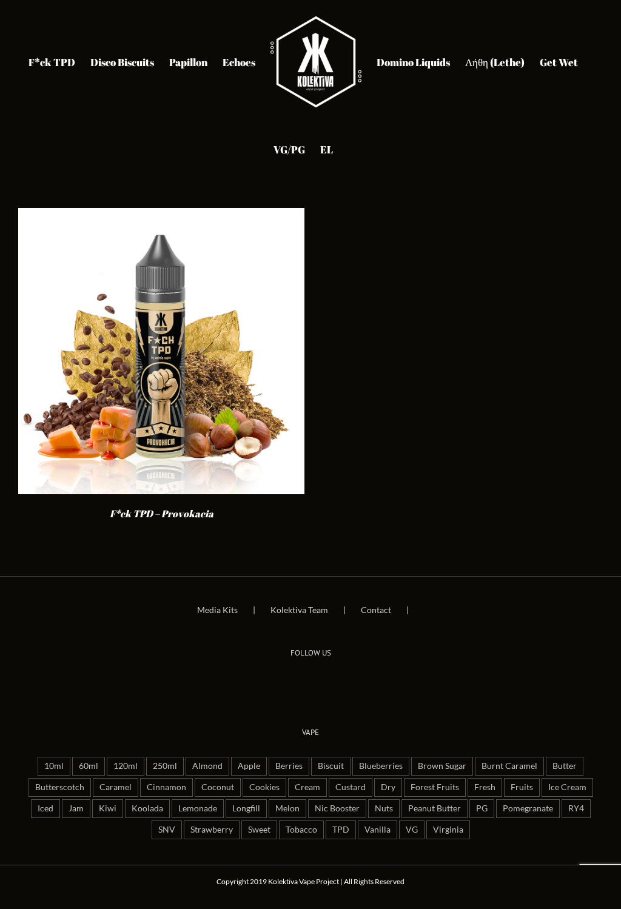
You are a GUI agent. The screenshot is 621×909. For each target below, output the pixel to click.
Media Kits (217, 610)
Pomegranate (528, 808)
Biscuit (331, 766)
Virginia (448, 829)
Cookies (264, 787)
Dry (388, 787)
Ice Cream (567, 787)
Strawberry (211, 829)
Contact (376, 610)
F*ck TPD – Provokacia (161, 513)
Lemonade (197, 808)
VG (412, 829)
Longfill (246, 808)
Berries (289, 766)
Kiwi (107, 808)
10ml (54, 766)
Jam (76, 808)
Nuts (384, 808)
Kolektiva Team (299, 610)
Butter (564, 766)
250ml (165, 766)
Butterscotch (59, 787)
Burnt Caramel (509, 766)
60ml (88, 766)
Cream (307, 787)
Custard (350, 787)
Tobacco (301, 829)
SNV (166, 829)
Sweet (259, 829)
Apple (249, 766)
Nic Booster (337, 808)
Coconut (217, 787)
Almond (207, 766)
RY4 (576, 808)
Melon (287, 808)
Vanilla (377, 829)
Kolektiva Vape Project (303, 881)
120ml (125, 766)
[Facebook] (293, 682)
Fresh (484, 787)
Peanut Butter (434, 808)
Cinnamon (166, 787)
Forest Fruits (435, 787)
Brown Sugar (442, 766)
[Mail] (327, 682)
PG (482, 808)
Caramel (115, 787)
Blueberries (381, 766)
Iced (45, 808)
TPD (340, 829)
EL (326, 149)
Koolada (147, 808)
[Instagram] (310, 682)
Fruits (522, 787)
